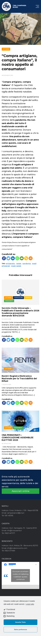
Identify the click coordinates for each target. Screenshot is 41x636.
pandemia (26, 263)
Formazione (18, 297)
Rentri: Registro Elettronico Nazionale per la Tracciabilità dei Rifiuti (19, 378)
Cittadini (6, 49)
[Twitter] (8, 258)
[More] (31, 258)
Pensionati (9, 301)
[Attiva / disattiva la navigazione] (37, 6)
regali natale (16, 266)
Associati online (20, 491)
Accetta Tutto (20, 622)
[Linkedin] (13, 258)
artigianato (10, 263)
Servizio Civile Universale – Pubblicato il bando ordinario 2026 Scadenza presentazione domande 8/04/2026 (20, 312)
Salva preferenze (20, 629)
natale (18, 263)
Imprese (28, 297)
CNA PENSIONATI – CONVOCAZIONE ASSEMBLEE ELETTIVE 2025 (17, 437)
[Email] (22, 258)
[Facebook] (4, 258)
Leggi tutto (30, 604)
